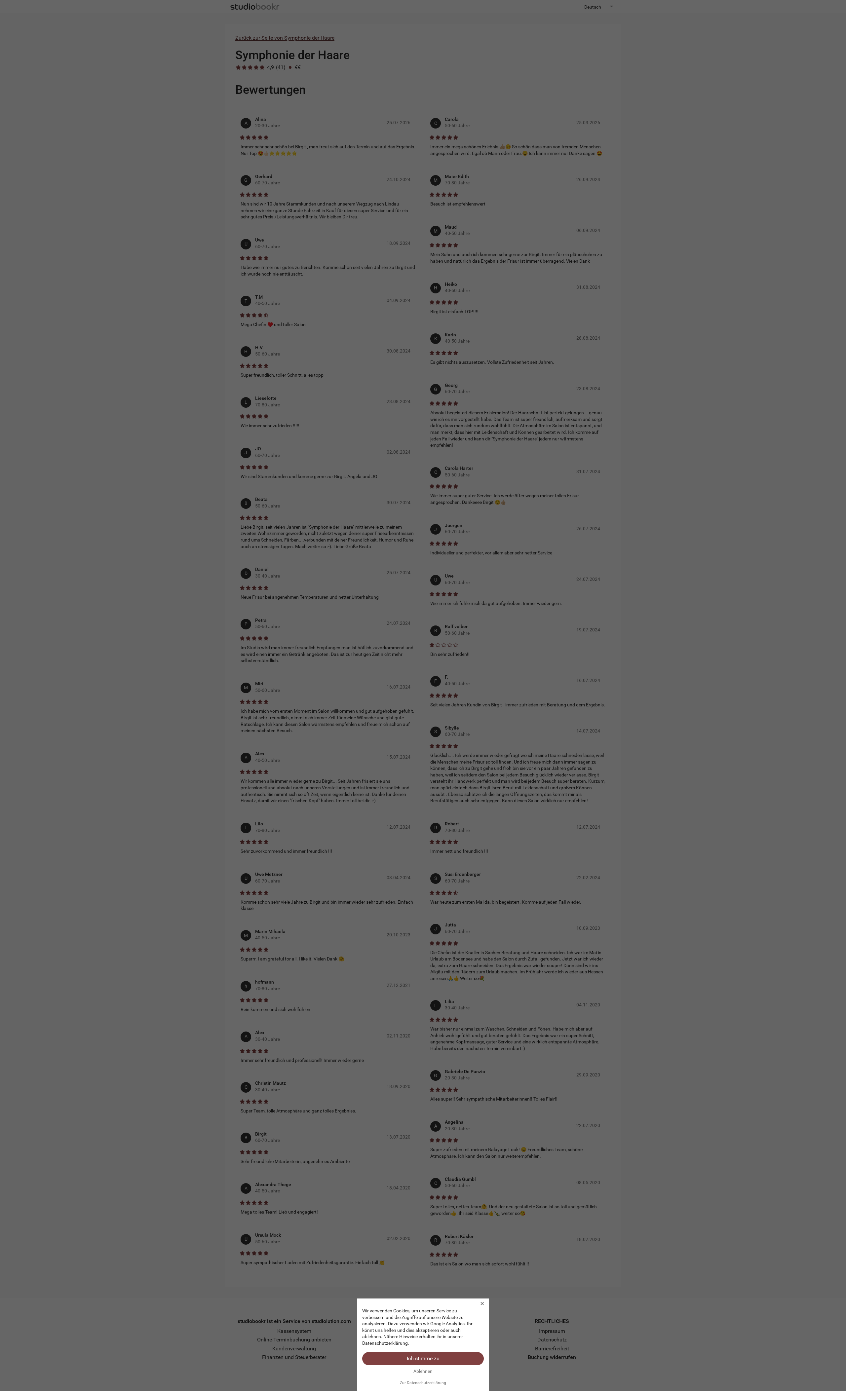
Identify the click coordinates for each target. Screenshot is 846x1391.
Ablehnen (423, 1371)
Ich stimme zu (423, 1358)
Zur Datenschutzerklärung (423, 1382)
